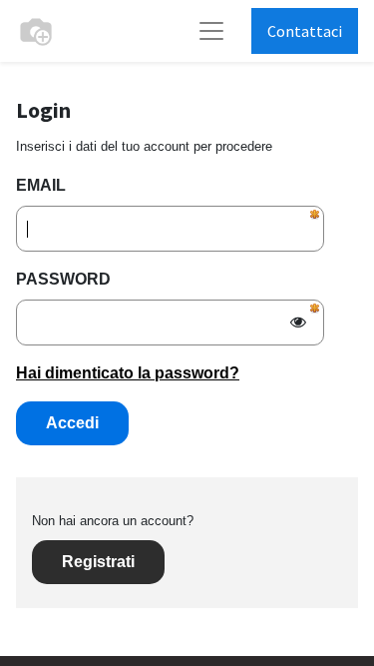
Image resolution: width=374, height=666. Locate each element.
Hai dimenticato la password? (127, 372)
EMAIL (41, 185)
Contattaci (304, 31)
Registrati (98, 561)
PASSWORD (63, 279)
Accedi (72, 422)
